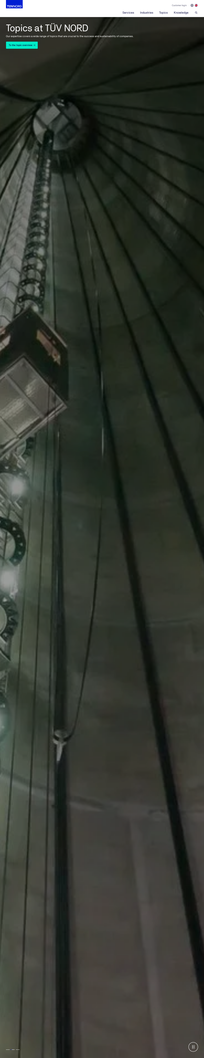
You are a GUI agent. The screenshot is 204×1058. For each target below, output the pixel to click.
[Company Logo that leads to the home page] (14, 4)
